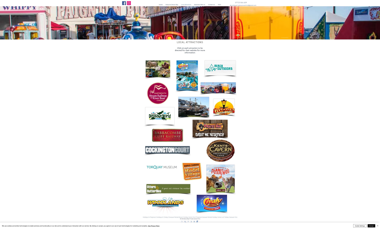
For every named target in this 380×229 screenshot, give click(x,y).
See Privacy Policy (154, 226)
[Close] (377, 225)
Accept (371, 226)
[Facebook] (124, 3)
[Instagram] (129, 3)
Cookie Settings (360, 226)
